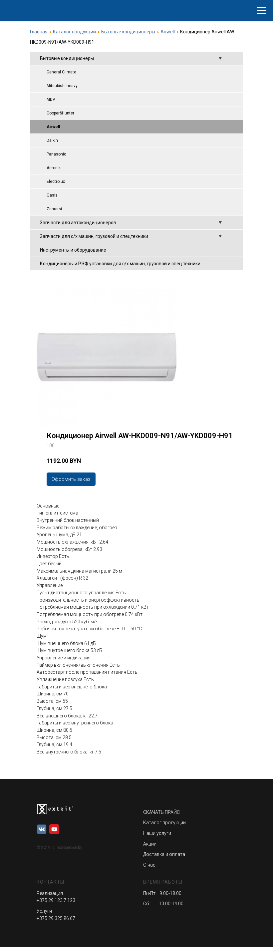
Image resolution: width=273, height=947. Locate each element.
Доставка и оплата (164, 854)
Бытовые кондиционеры (67, 58)
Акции (149, 844)
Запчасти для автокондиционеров (78, 222)
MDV (51, 99)
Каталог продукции (164, 822)
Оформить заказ (71, 479)
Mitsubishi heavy (62, 85)
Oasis (52, 195)
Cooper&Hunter (60, 113)
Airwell (53, 126)
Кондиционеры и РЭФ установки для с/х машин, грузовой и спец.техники (120, 263)
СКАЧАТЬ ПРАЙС (161, 812)
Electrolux (56, 181)
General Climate (61, 72)
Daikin (52, 140)
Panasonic (56, 154)
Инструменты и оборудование (73, 250)
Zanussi (54, 209)
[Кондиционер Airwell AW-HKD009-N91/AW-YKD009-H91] (106, 425)
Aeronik (54, 168)
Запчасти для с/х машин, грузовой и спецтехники (94, 236)
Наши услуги (157, 833)
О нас (149, 865)
